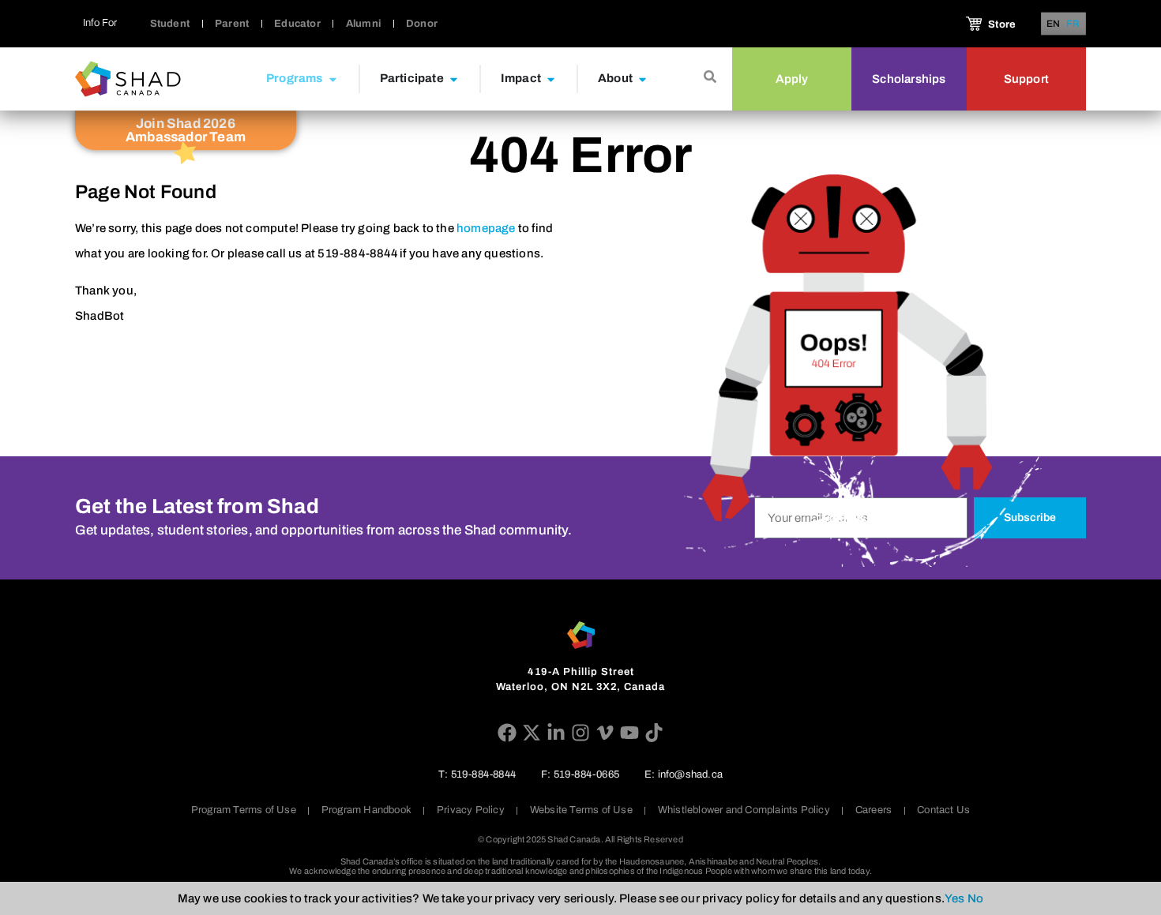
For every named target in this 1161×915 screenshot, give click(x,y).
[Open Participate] (454, 78)
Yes (955, 898)
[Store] (974, 23)
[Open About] (642, 78)
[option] (1073, 23)
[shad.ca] (581, 635)
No (975, 898)
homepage (486, 228)
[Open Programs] (333, 78)
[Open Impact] (551, 78)
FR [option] (1073, 24)
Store (1002, 24)
